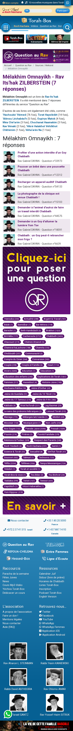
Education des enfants (18, 376)
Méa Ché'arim (11, 122)
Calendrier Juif (47, 573)
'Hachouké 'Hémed (14, 114)
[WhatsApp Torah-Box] (67, 3)
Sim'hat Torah (57, 451)
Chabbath (54, 336)
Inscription (45, 589)
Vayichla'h (11, 486)
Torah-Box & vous (15, 474)
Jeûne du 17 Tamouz (17, 399)
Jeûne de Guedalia (15, 393)
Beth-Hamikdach (31, 330)
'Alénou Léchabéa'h (15, 118)
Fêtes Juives (10, 577)
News (6, 581)
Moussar (11, 422)
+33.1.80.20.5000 (56, 520)
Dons (60, 26)
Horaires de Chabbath (51, 581)
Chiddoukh (12, 353)
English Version (48, 596)
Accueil (8, 65)
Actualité (31, 318)
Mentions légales (12, 619)
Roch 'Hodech (13, 445)
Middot (58, 416)
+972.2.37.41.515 (16, 529)
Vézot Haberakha (33, 486)
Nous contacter (20, 520)
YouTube (47, 619)
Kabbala (10, 405)
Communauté (34, 353)
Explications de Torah (52, 376)
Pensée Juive (36, 428)
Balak (8, 324)
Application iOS (50, 630)
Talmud (28, 457)
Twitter (46, 611)
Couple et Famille (32, 364)
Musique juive (32, 422)
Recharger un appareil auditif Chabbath (42, 182)
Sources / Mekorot (44, 65)
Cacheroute (32, 336)
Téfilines (28, 463)
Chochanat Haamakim (43, 122)
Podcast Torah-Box (50, 592)
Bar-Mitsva (44, 324)
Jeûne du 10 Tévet (44, 393)
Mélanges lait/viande (35, 416)
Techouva (46, 457)
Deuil (53, 364)
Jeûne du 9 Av (46, 399)
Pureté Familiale (48, 434)
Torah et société (30, 468)
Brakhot (53, 330)
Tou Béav (37, 474)
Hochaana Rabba (15, 388)
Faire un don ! (10, 615)
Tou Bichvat (56, 474)
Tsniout (46, 480)
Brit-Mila (11, 336)
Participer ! (62, 10)
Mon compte (11, 3)
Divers (10, 370)
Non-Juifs (53, 422)
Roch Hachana (21, 26)
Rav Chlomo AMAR (55, 689)
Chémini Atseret (34, 341)
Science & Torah (14, 451)
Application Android (53, 634)
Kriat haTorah (30, 405)
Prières (27, 434)
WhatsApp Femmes (53, 627)
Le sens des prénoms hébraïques (23, 411)
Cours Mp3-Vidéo (13, 585)
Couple (10, 364)
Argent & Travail (55, 318)
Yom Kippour (13, 492)
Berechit (10, 330)
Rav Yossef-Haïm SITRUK (55, 714)
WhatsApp (47, 623)
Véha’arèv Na (34, 130)
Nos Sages (12, 428)
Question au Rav (48, 26)
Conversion (40, 359)
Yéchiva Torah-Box (13, 589)
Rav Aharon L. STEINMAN (18, 663)
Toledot (9, 468)
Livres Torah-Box (48, 585)
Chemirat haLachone (17, 347)
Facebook (48, 615)
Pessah (58, 428)
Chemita (42, 347)
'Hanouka (11, 318)
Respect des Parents (47, 440)
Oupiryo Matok (46, 118)
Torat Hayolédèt (47, 114)
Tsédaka (11, 480)
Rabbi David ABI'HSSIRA (18, 689)
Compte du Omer (15, 359)
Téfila (10, 463)
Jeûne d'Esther (40, 388)
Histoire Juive (52, 382)
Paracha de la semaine (16, 573)
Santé (56, 445)
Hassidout (30, 382)
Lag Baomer (53, 405)
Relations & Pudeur (16, 440)
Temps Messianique (53, 463)
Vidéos (34, 26)
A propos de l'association (17, 611)
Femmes (11, 382)
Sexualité (36, 451)
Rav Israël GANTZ (18, 714)
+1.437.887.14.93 (56, 529)
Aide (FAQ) (9, 627)
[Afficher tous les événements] (22, 3)
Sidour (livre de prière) (51, 577)
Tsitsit (29, 480)
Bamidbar (24, 324)
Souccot (11, 457)
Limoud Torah (56, 411)
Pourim (10, 434)
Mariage (11, 416)
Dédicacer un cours (14, 592)
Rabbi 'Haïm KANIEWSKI (55, 663)
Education (28, 370)
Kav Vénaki (9, 126)
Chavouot (11, 341)
